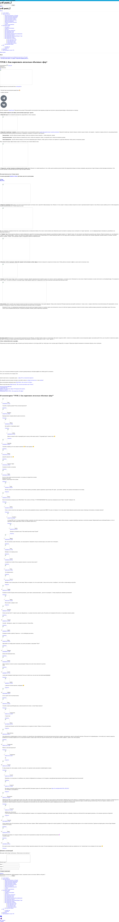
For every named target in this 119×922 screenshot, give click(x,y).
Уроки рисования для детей (11, 22)
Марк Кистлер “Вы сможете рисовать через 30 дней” (21, 384)
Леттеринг (7, 27)
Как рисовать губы (11, 41)
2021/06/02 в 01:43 (9, 724)
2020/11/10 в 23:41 (9, 755)
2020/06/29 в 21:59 (11, 434)
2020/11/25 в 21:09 (6, 765)
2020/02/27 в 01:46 (6, 610)
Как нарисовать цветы (9, 34)
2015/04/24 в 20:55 (6, 475)
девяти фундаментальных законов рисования (49, 132)
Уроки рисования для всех (9, 57)
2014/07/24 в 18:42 (6, 413)
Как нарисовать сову (9, 32)
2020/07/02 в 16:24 (6, 641)
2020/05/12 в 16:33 (6, 621)
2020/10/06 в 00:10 (6, 693)
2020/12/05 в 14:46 (9, 570)
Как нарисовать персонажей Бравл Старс (13, 36)
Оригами (7, 47)
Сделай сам (7, 46)
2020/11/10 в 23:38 (6, 745)
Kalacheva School (13, 176)
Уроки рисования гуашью (10, 18)
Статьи (6, 23)
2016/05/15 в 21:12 (6, 497)
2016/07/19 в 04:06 (11, 518)
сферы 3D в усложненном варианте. (26, 377)
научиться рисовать (4, 386)
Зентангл (7, 29)
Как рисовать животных (10, 30)
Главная (1, 57)
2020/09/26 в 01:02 (6, 661)
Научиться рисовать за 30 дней (11, 15)
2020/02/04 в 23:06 (9, 539)
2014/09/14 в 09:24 (6, 444)
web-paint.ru (18, 86)
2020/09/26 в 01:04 (9, 559)
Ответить (4, 407)
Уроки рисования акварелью (11, 17)
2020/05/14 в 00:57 (9, 487)
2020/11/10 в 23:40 (9, 713)
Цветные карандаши (9, 21)
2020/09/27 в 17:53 (6, 673)
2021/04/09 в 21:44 (6, 821)
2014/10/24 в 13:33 (6, 454)
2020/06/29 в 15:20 (9, 424)
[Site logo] (6, 4)
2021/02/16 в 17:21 (9, 580)
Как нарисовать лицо (11, 39)
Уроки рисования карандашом (11, 16)
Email (1, 866)
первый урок (11, 110)
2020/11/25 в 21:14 (9, 776)
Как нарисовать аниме (9, 37)
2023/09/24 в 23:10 (6, 843)
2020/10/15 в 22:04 (6, 703)
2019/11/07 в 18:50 (6, 590)
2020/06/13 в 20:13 (6, 631)
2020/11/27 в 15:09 (9, 786)
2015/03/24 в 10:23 (6, 464)
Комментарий (3, 862)
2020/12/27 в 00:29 (6, 797)
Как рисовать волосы (11, 43)
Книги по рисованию (9, 24)
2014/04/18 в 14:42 (6, 403)
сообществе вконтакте (31, 380)
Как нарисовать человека (10, 38)
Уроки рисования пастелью (11, 19)
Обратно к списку (4, 389)
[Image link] (1, 179)
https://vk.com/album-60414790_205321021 (60, 788)
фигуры (10, 386)
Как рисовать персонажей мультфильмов (13, 33)
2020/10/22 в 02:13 (6, 734)
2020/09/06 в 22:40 (6, 651)
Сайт (1, 868)
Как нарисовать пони (9, 31)
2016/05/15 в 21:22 (9, 507)
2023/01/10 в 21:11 (6, 832)
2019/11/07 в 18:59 (9, 600)
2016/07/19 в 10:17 (14, 529)
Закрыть (1, 873)
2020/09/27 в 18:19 (9, 683)
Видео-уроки (3, 52)
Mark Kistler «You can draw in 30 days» (24, 382)
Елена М (10, 65)
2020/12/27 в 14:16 (9, 810)
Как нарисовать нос (11, 40)
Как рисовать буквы (9, 44)
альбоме (41, 380)
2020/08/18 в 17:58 (9, 549)
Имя (1, 864)
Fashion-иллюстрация (9, 28)
